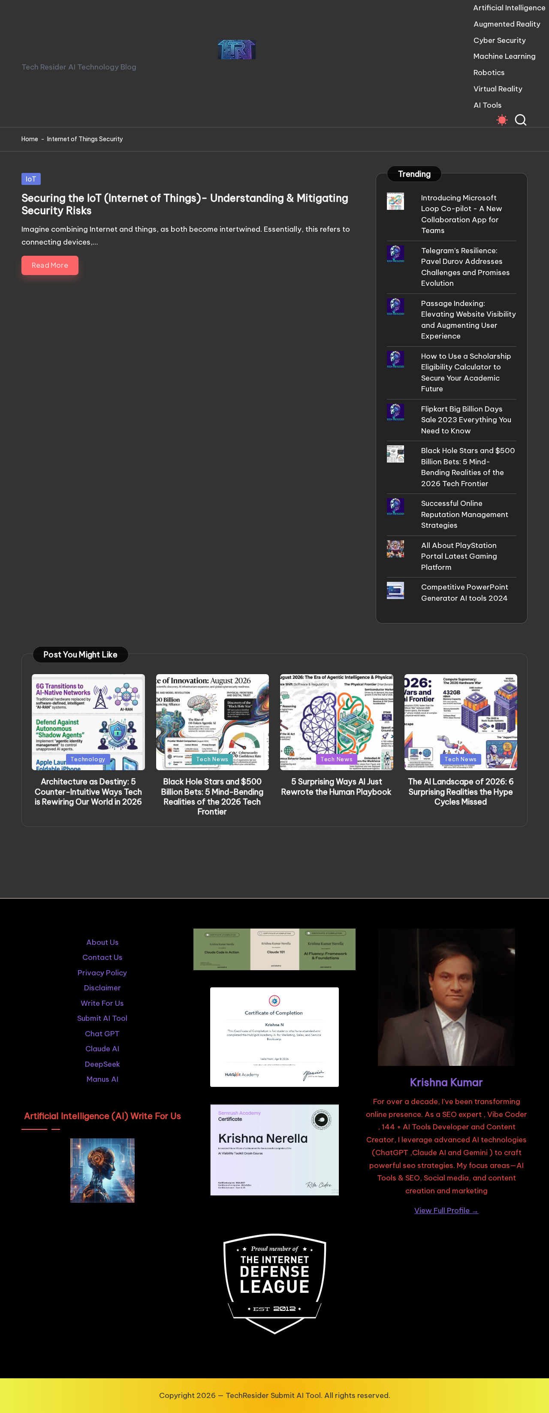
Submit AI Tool (102, 1018)
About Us (102, 942)
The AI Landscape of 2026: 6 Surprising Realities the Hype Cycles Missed (461, 792)
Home (29, 139)
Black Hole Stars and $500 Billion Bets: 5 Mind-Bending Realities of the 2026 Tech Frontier (212, 797)
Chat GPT (102, 1033)
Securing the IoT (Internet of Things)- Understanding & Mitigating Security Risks (184, 204)
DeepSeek (102, 1064)
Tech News (212, 759)
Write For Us (102, 1003)
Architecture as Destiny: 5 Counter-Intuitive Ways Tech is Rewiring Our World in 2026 (88, 792)
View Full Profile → (446, 1210)
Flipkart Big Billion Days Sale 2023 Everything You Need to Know (466, 420)
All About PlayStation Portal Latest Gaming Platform (459, 556)
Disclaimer (102, 987)
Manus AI (102, 1079)
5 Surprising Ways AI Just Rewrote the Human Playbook (336, 786)
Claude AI (102, 1048)
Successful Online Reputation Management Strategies (464, 514)
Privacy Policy (102, 972)
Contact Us (102, 957)
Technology (88, 759)
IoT (31, 179)
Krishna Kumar (446, 1082)
